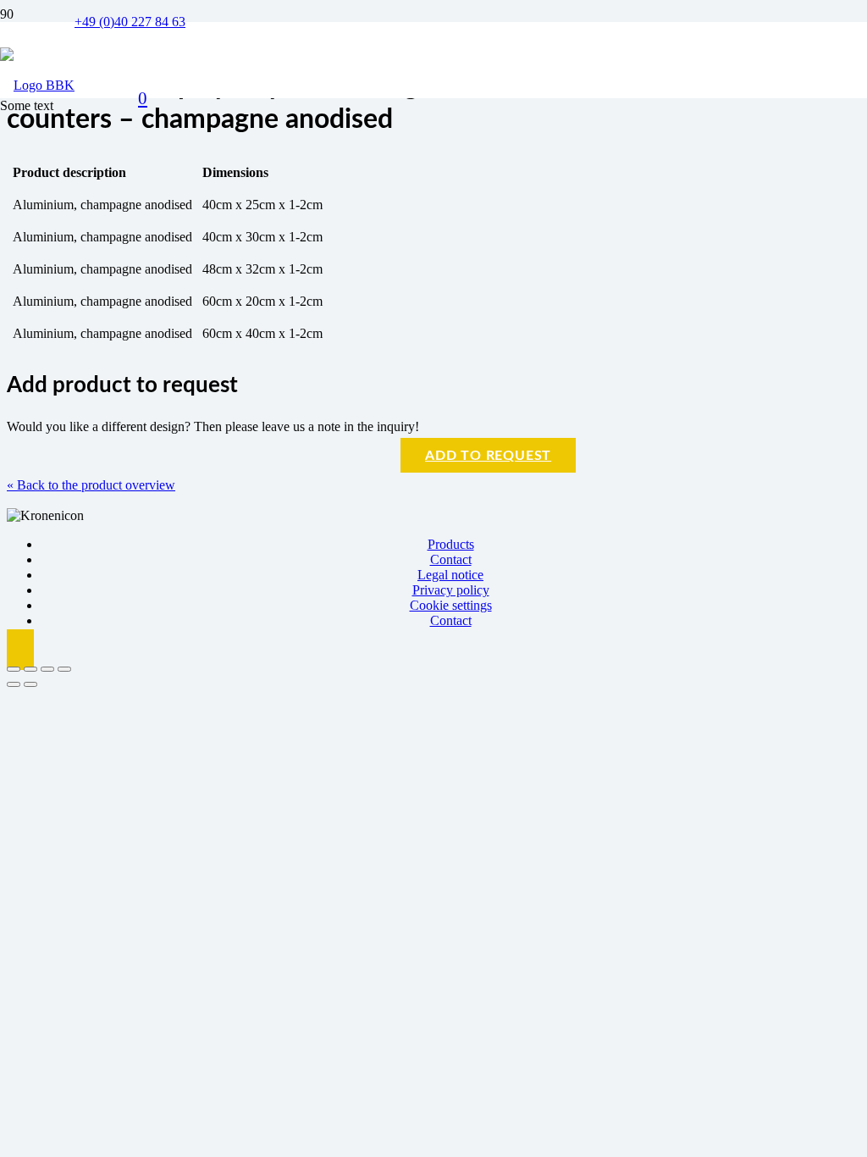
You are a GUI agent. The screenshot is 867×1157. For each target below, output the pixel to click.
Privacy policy (450, 590)
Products (451, 544)
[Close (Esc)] (64, 669)
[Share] (47, 669)
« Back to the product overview (91, 485)
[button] (20, 649)
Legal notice (450, 574)
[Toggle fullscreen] (30, 669)
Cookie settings (451, 605)
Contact (451, 559)
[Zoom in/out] (13, 669)
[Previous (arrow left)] (13, 684)
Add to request (488, 455)
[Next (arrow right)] (30, 684)
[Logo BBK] (37, 85)
